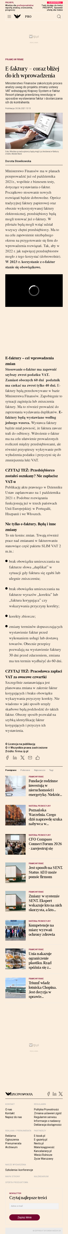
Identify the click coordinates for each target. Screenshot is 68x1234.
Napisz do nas (13, 1117)
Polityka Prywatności (46, 1109)
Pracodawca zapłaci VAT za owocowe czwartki (33, 674)
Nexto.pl (39, 1143)
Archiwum (11, 1147)
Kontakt (10, 1113)
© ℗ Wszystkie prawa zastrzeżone (26, 747)
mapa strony (12, 1176)
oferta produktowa (16, 1182)
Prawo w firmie (14, 59)
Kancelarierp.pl (43, 1151)
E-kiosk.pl (39, 1135)
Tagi (51, 770)
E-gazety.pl (40, 1139)
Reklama (10, 1135)
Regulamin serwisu (45, 1117)
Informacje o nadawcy (47, 1120)
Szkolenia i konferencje (19, 1169)
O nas (8, 1109)
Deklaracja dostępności (47, 1124)
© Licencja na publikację (20, 744)
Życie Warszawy (43, 1158)
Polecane (25, 770)
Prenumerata (13, 1143)
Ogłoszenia (12, 1139)
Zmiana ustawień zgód (47, 1113)
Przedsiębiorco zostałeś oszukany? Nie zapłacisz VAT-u (31, 475)
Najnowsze (39, 770)
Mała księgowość (44, 1147)
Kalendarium (41, 1176)
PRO (28, 17)
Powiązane (10, 770)
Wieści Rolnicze (43, 1154)
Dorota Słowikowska (18, 161)
